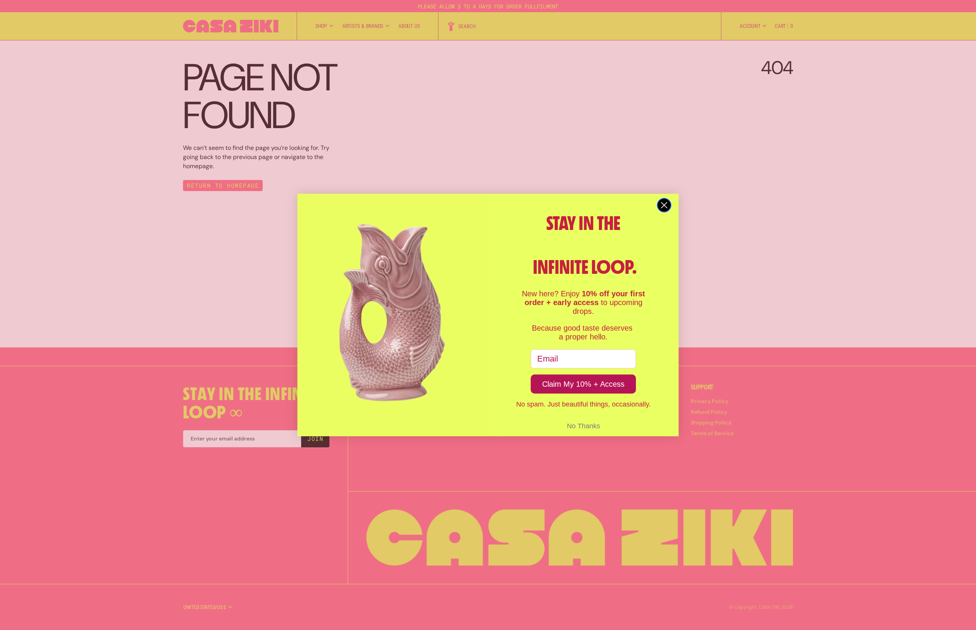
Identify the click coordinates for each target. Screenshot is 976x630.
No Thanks (583, 426)
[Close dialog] (664, 205)
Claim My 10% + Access (583, 384)
